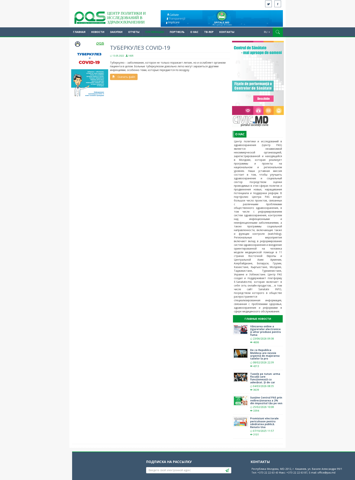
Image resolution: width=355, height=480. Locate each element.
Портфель (177, 32)
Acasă (89, 18)
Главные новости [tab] (258, 318)
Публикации (154, 32)
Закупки (116, 32)
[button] (278, 32)
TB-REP (209, 32)
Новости (97, 32)
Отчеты (133, 32)
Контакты (226, 32)
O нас (194, 32)
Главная (79, 32)
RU (266, 32)
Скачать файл (126, 77)
